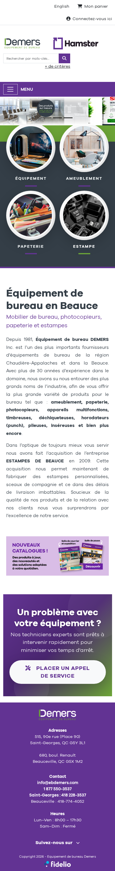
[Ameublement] (84, 147)
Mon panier (96, 6)
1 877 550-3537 (58, 788)
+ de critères (57, 66)
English (61, 6)
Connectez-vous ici (92, 18)
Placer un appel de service (62, 672)
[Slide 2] (57, 117)
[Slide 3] (68, 117)
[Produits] (31, 215)
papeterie (31, 246)
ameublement (84, 178)
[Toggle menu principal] (10, 89)
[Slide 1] (46, 117)
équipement (31, 178)
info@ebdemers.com (57, 782)
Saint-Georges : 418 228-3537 (57, 795)
